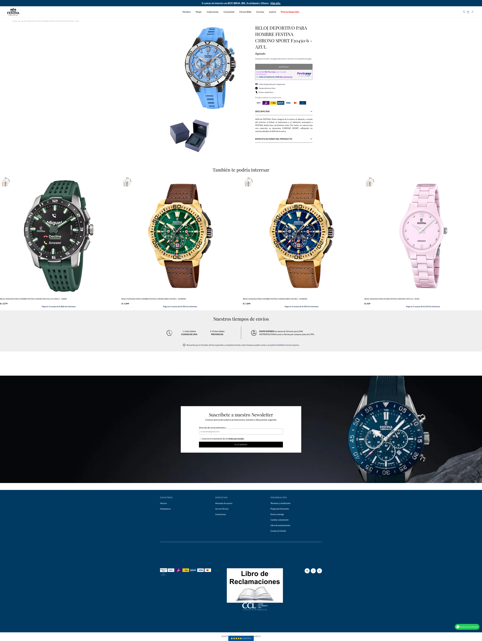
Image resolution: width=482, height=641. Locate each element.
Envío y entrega (277, 514)
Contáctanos (220, 514)
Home (15, 21)
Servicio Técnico (221, 509)
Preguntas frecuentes (279, 509)
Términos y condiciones (280, 503)
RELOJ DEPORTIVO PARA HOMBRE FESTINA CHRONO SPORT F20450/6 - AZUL (51, 21)
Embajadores (165, 509)
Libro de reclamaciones (280, 525)
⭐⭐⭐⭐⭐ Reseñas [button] (241, 638)
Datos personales (236, 438)
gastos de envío (279, 59)
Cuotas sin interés (278, 531)
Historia (163, 503)
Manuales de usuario (223, 503)
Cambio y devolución (279, 520)
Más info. (275, 3)
